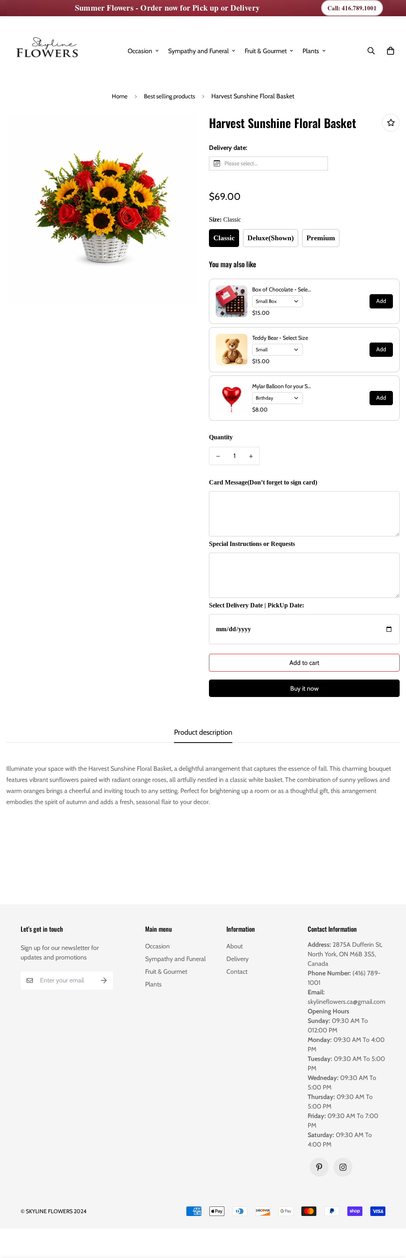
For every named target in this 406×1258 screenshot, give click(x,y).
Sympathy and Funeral (198, 51)
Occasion (140, 51)
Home (120, 96)
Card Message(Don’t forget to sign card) (263, 482)
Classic (224, 238)
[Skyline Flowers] (46, 50)
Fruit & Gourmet (266, 51)
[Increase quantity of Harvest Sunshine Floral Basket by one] (250, 456)
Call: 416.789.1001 (352, 8)
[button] (388, 51)
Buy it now (304, 688)
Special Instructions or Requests (252, 543)
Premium (320, 238)
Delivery (237, 959)
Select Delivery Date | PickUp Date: (256, 605)
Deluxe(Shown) (270, 238)
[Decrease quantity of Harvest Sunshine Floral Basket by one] (217, 456)
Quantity (221, 437)
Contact (236, 971)
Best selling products (169, 96)
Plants (311, 51)
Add (381, 300)
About (234, 946)
